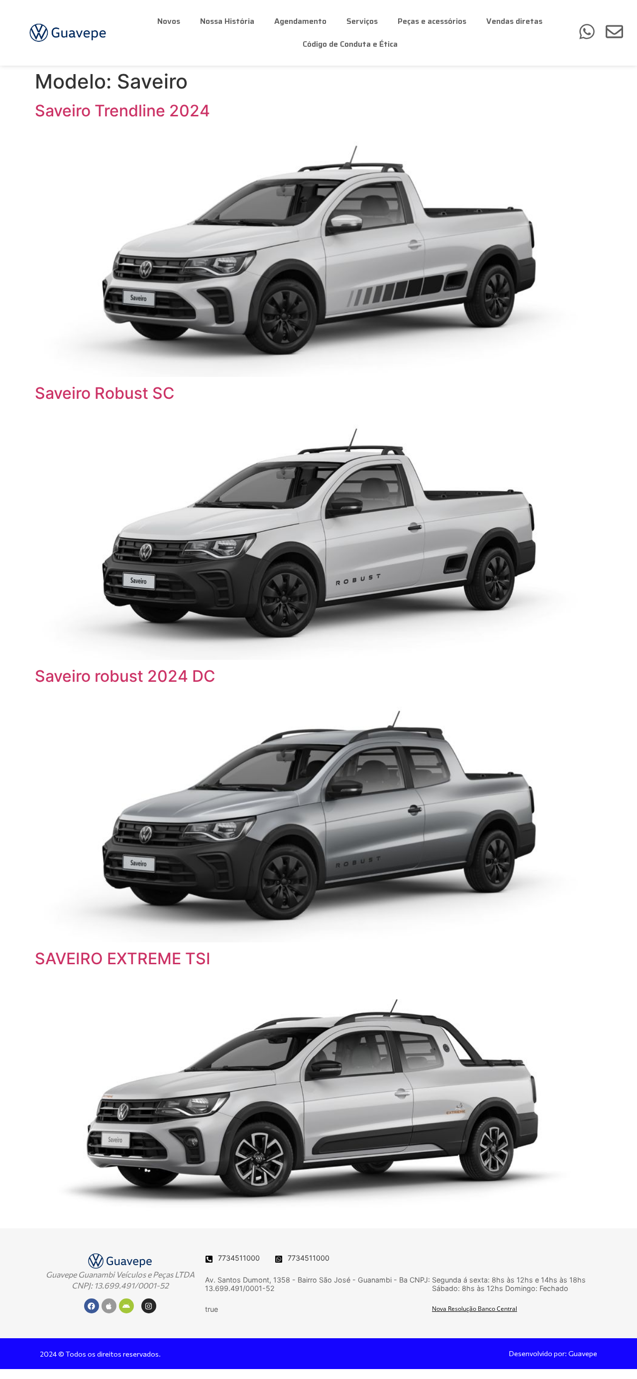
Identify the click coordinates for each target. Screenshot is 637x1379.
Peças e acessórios (432, 21)
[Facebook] (91, 1305)
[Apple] (109, 1305)
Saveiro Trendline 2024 (122, 110)
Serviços (362, 21)
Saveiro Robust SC (105, 393)
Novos (168, 21)
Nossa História (227, 21)
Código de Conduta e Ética (350, 44)
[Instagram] (148, 1305)
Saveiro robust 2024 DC (125, 676)
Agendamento (300, 21)
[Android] (126, 1305)
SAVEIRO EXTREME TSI (123, 958)
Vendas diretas (514, 21)
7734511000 (239, 1258)
